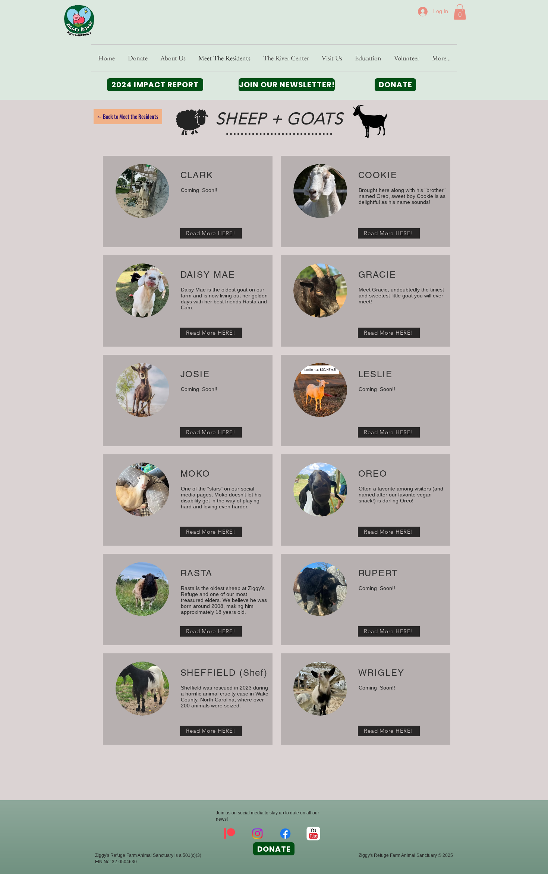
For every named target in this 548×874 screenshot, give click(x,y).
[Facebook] (285, 833)
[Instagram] (257, 833)
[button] (459, 12)
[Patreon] (229, 833)
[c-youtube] (313, 833)
